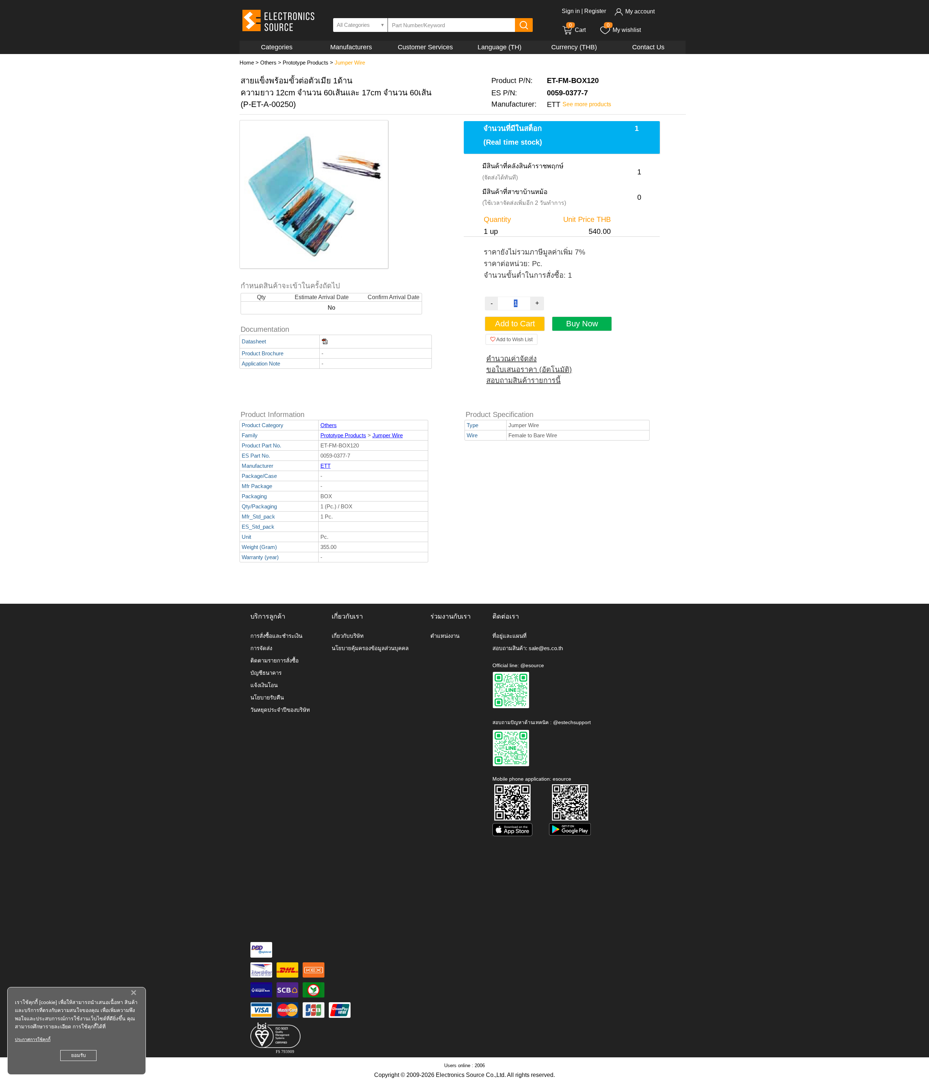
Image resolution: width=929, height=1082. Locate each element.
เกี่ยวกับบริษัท (348, 636)
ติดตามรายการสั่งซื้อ (274, 660)
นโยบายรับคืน (267, 697)
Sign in (571, 11)
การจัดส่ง (261, 648)
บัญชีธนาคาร (266, 673)
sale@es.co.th (546, 648)
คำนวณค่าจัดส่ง (511, 359)
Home (247, 62)
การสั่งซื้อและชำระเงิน (276, 636)
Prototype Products (305, 62)
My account (640, 11)
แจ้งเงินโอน (264, 685)
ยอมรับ (78, 1055)
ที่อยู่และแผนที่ (509, 636)
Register (595, 11)
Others (268, 62)
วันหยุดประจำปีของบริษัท (280, 710)
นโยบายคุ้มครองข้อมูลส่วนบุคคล (370, 648)
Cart (577, 30)
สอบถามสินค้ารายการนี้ (523, 380)
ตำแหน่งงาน (444, 636)
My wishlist (627, 30)
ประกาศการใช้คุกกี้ (32, 1039)
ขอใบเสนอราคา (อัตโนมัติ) (529, 369)
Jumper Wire (350, 62)
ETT (325, 466)
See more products (586, 104)
